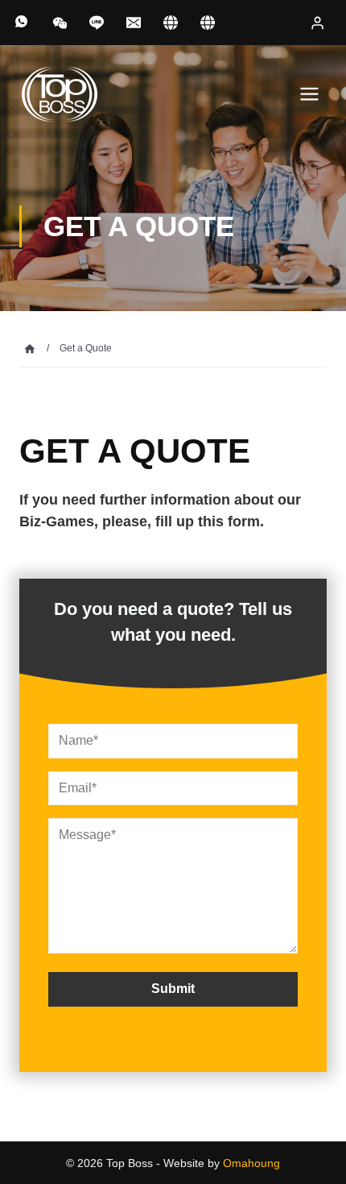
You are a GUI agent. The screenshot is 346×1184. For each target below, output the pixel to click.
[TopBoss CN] (207, 22)
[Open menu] (309, 93)
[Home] (29, 348)
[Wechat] (59, 22)
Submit (173, 988)
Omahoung (251, 1163)
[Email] (133, 22)
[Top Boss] (59, 94)
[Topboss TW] (170, 22)
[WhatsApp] (22, 22)
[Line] (96, 22)
